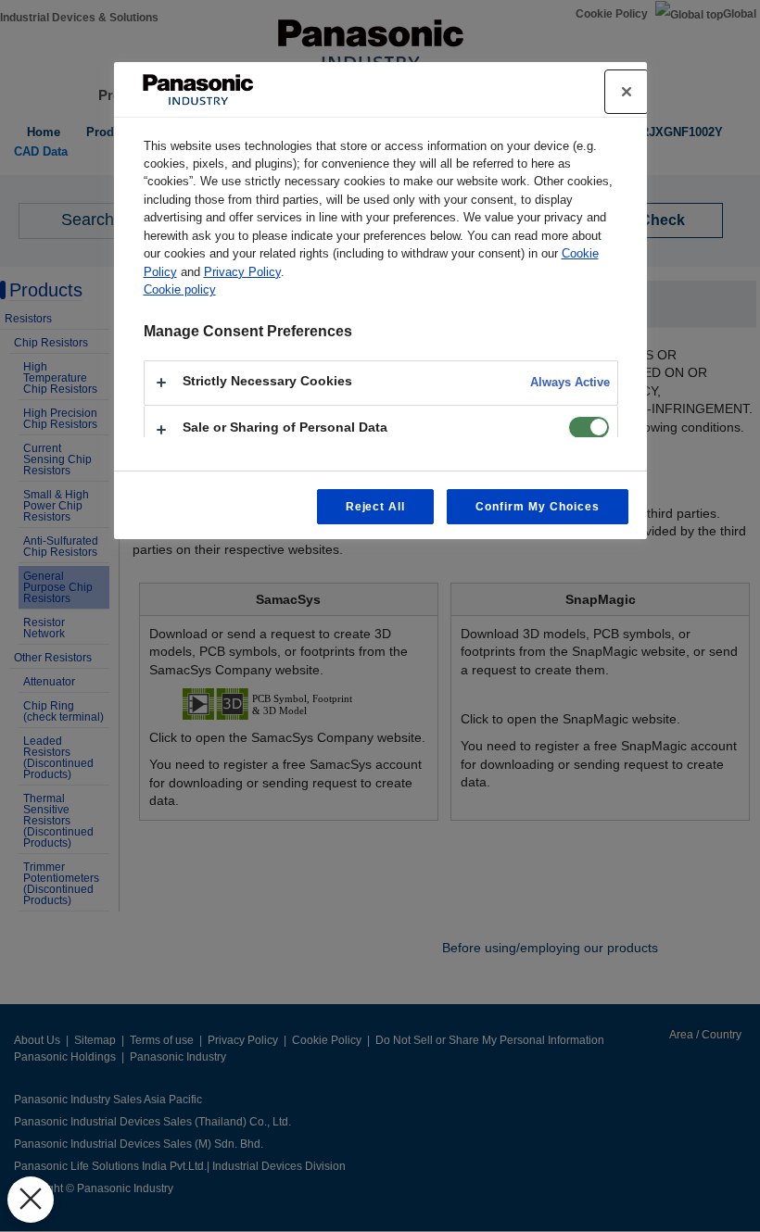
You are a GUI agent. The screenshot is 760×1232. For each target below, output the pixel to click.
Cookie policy (180, 289)
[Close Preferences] (30, 1199)
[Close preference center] (626, 91)
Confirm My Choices (537, 506)
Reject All (376, 506)
